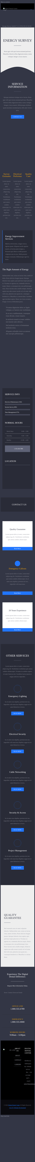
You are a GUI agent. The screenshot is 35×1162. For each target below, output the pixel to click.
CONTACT (18, 1060)
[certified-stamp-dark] (17, 892)
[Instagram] (27, 1091)
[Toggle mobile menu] (31, 9)
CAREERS (18, 1064)
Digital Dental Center (14, 1105)
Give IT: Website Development (17, 1108)
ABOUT (17, 1055)
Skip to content (5, 2)
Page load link (5, 1116)
